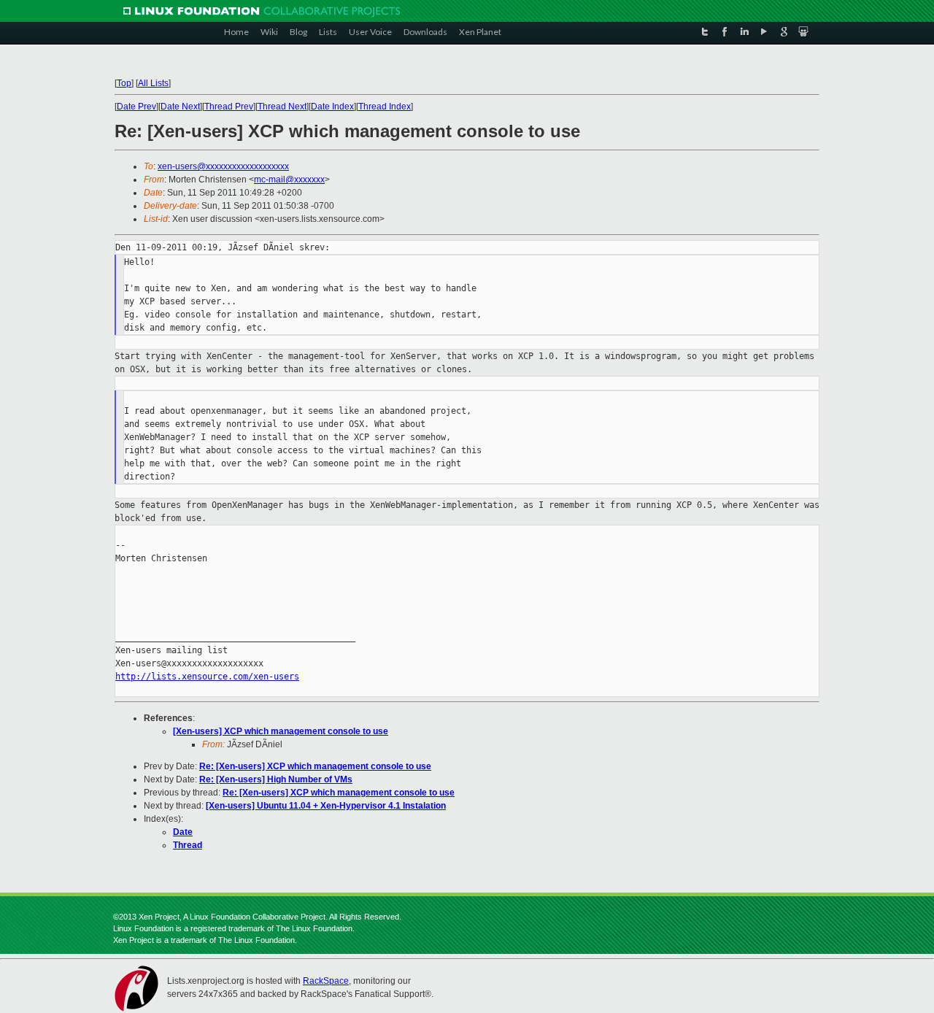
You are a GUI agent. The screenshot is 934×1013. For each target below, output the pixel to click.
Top (124, 83)
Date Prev (136, 106)
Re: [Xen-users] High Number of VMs (275, 779)
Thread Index (384, 106)
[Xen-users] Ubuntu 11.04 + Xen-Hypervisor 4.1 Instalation (326, 806)
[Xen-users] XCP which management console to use (280, 731)
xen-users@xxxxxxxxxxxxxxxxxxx (223, 166)
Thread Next (282, 106)
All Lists (153, 83)
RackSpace (326, 981)
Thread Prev (228, 106)
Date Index (332, 106)
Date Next (180, 106)
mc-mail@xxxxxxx (289, 179)
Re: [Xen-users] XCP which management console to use (315, 766)
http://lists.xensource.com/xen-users (207, 676)
